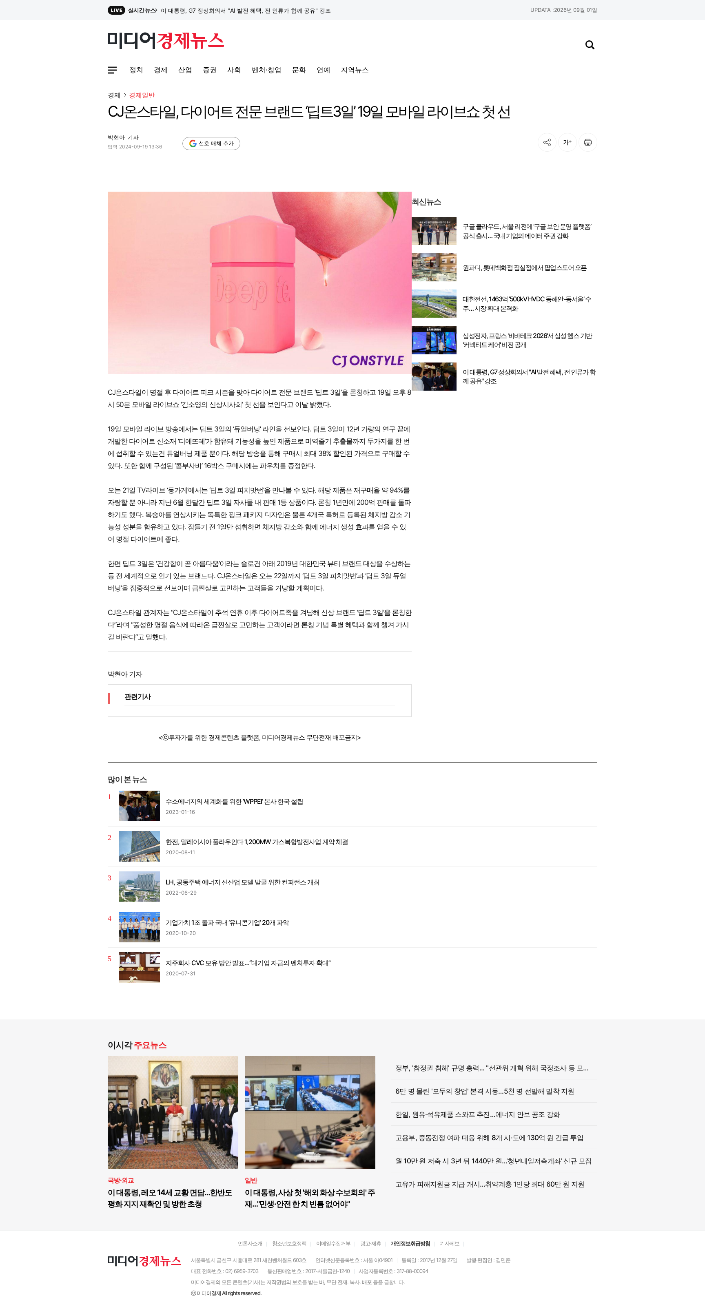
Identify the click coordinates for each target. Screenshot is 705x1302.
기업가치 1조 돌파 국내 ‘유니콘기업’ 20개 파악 (227, 922)
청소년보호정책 (289, 1243)
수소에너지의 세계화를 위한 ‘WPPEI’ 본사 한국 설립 (234, 801)
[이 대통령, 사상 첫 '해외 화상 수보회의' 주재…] (310, 1112)
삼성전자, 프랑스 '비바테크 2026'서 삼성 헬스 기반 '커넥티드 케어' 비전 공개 (256, 10)
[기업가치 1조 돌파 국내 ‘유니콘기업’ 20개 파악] (139, 927)
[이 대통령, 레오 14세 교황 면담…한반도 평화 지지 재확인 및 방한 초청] (173, 1112)
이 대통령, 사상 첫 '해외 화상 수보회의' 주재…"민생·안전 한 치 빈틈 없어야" (310, 1198)
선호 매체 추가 (216, 143)
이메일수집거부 (333, 1243)
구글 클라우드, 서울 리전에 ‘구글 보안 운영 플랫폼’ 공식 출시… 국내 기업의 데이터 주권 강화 (527, 230)
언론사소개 (250, 1243)
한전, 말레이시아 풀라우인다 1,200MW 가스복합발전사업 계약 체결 (257, 842)
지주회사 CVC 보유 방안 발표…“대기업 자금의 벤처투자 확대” (248, 963)
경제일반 (142, 95)
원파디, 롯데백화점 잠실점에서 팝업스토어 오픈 (525, 267)
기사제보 (449, 1243)
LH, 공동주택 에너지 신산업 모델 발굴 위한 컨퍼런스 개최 (242, 882)
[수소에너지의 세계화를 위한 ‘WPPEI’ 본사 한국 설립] (139, 806)
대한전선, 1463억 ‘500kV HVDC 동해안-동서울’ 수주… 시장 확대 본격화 (527, 303)
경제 (114, 95)
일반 (251, 1180)
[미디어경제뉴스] (166, 42)
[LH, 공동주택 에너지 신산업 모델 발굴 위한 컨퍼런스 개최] (139, 886)
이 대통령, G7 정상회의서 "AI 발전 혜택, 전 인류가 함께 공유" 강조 (529, 376)
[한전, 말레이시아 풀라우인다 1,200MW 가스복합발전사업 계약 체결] (139, 846)
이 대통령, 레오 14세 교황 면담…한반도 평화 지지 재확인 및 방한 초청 (170, 1198)
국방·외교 (121, 1180)
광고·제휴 (370, 1243)
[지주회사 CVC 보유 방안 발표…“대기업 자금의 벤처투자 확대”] (139, 967)
